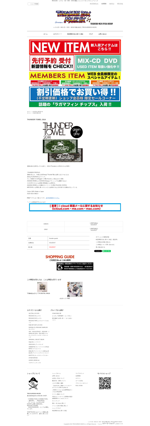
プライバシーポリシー (82, 383)
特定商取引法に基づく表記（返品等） (107, 239)
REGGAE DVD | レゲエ (35, 318)
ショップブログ (56, 408)
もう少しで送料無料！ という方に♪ (61, 316)
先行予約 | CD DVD (34, 313)
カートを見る (79, 380)
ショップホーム (56, 373)
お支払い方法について (58, 378)
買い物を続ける (100, 247)
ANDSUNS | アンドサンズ (36, 344)
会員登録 (103, 3)
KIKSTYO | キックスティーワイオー (38, 355)
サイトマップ (55, 401)
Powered (100, 424)
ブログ (91, 34)
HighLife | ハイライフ (34, 342)
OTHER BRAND (33, 358)
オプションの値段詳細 (102, 237)
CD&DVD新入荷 (37, 113)
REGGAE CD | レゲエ (35, 316)
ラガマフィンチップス (35, 362)
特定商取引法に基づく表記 (75, 34)
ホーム (46, 34)
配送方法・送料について (59, 380)
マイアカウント (94, 3)
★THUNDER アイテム (52, 198)
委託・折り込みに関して (59, 403)
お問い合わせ (103, 34)
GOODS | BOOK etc (38, 111)
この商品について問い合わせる (105, 244)
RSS (77, 385)
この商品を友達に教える (103, 242)
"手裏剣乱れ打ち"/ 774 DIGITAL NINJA (38, 293)
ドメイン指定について (58, 394)
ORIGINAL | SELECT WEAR (36, 339)
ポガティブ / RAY (65, 298)
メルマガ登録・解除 (57, 383)
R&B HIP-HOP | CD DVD (35, 325)
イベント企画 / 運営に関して (60, 405)
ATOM (80, 385)
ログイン (111, 3)
